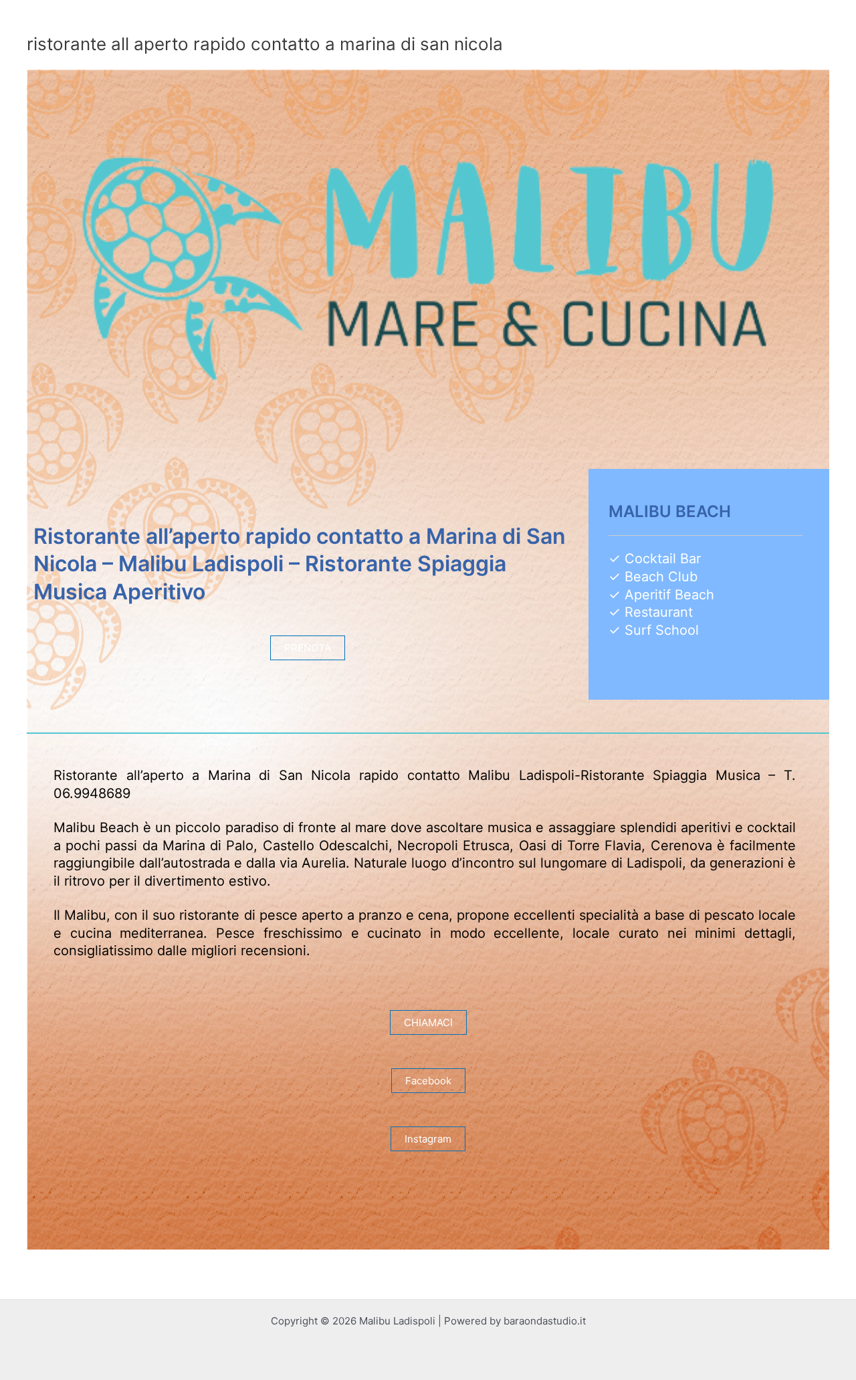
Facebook (428, 1080)
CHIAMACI (428, 1022)
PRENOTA (307, 648)
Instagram (428, 1138)
